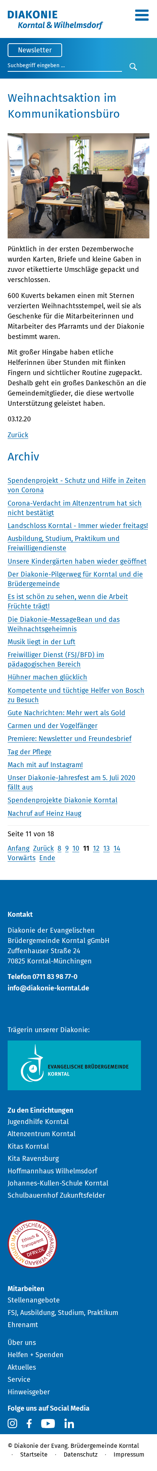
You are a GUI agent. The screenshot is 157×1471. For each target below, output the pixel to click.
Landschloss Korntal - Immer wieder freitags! (78, 526)
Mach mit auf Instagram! (45, 765)
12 (96, 848)
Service (19, 1379)
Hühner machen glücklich (47, 677)
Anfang (18, 848)
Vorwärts (21, 858)
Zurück (18, 435)
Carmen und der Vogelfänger (53, 726)
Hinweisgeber (29, 1392)
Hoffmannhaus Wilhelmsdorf (52, 1171)
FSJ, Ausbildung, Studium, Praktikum (63, 1313)
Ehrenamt (23, 1325)
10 (75, 848)
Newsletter (35, 50)
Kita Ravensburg (33, 1158)
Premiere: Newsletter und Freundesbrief (69, 739)
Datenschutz (81, 1454)
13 (106, 848)
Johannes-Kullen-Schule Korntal (58, 1183)
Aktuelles (22, 1367)
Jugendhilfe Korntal (38, 1122)
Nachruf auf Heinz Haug (44, 813)
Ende (47, 858)
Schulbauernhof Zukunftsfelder (56, 1195)
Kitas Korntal (28, 1146)
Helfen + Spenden (36, 1355)
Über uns (22, 1343)
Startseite (34, 1454)
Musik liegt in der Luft (41, 642)
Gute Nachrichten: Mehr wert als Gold (66, 713)
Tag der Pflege (29, 752)
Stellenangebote (34, 1300)
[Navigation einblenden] (141, 18)
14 (117, 848)
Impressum (129, 1454)
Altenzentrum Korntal (41, 1134)
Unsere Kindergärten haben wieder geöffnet (77, 561)
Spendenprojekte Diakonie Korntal (62, 800)
